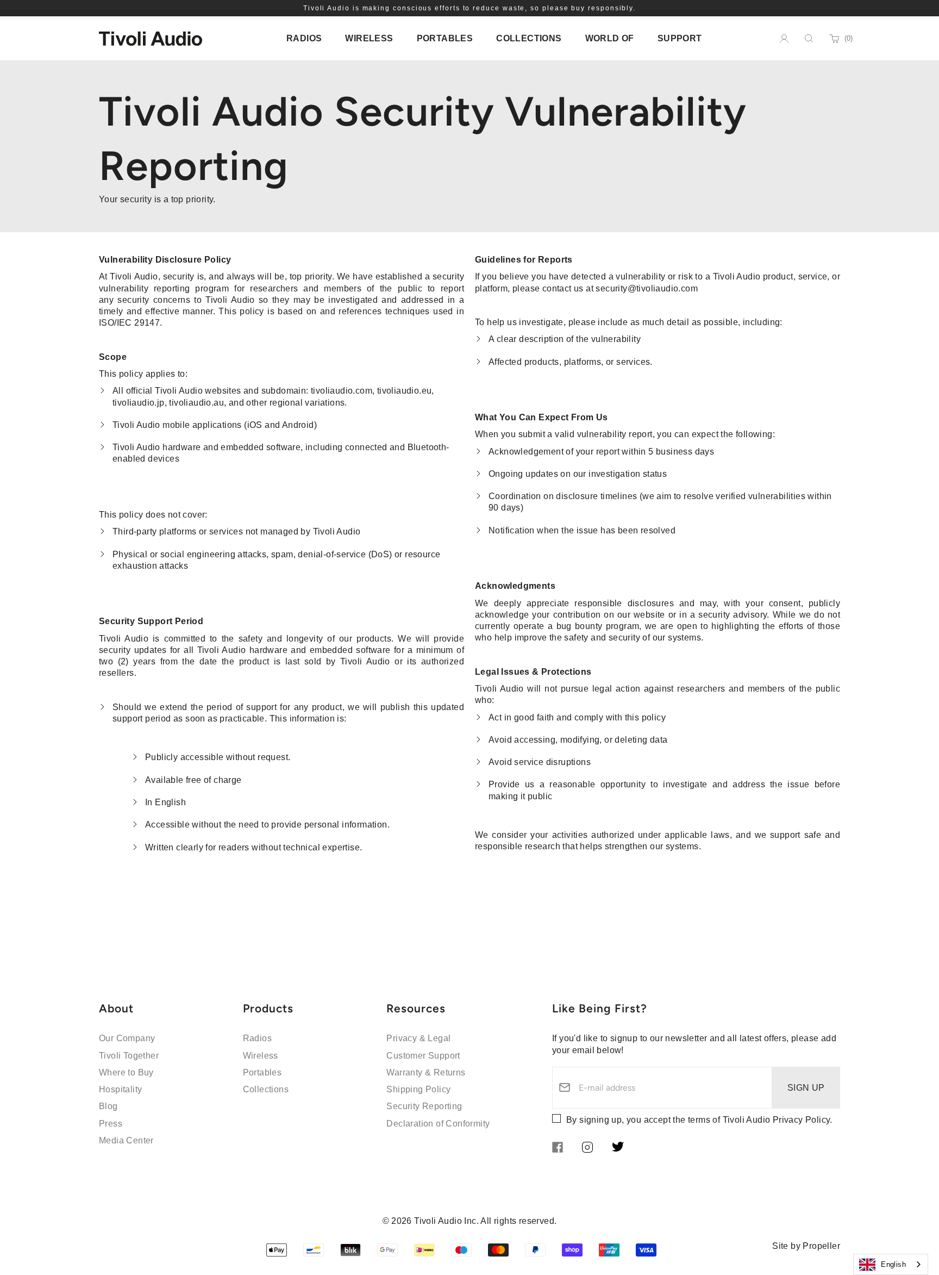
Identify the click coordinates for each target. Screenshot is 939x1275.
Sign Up (806, 1087)
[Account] (784, 38)
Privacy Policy (801, 1119)
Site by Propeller (806, 1246)
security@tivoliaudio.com (647, 288)
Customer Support (423, 1055)
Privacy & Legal (418, 1038)
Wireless (260, 1055)
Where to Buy (126, 1072)
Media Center (126, 1140)
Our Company (127, 1038)
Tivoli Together (129, 1055)
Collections (266, 1089)
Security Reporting (424, 1106)
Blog (108, 1106)
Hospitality (120, 1089)
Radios (257, 1038)
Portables (262, 1072)
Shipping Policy (418, 1089)
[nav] (304, 38)
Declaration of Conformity (438, 1123)
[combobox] (890, 1264)
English (893, 1264)
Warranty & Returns (425, 1072)
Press (110, 1123)
